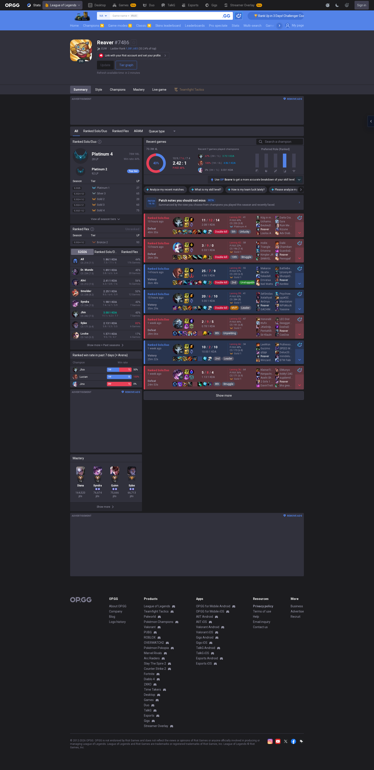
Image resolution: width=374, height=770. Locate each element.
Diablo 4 (149, 679)
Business (297, 606)
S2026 (82, 252)
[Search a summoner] (226, 16)
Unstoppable (247, 282)
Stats (235, 26)
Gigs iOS (201, 642)
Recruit (295, 616)
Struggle (246, 257)
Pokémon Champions (158, 622)
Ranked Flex (129, 252)
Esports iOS (204, 663)
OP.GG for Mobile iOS (210, 611)
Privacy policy (263, 606)
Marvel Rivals (153, 653)
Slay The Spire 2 (155, 663)
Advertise (297, 611)
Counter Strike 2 (155, 668)
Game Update (275, 26)
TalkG (148, 710)
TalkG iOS (202, 653)
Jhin (83, 312)
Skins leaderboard (168, 26)
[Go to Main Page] (12, 5)
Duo (146, 705)
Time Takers (152, 689)
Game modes (119, 26)
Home (74, 26)
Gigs (147, 720)
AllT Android (204, 616)
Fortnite (149, 674)
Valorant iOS (204, 632)
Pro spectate (218, 26)
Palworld (150, 616)
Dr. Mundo (87, 269)
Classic (143, 26)
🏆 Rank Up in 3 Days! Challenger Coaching (270, 16)
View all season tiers (103, 219)
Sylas (84, 323)
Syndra (85, 301)
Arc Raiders (152, 658)
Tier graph (126, 65)
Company (115, 611)
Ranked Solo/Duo (106, 252)
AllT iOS (201, 622)
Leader (245, 307)
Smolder (86, 291)
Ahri (83, 280)
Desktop (149, 694)
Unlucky (244, 231)
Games (149, 700)
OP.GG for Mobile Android (213, 606)
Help (256, 616)
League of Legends (63, 5)
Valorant (150, 627)
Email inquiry (261, 622)
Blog (112, 616)
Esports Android (207, 658)
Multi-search (252, 26)
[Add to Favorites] (134, 42)
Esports (149, 715)
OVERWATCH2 (154, 642)
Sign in (361, 5)
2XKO (148, 684)
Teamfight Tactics (156, 611)
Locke (85, 333)
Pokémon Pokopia (156, 648)
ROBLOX (150, 637)
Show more (224, 395)
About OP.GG (117, 606)
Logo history (117, 622)
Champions (93, 26)
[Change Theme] (337, 5)
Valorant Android (207, 627)
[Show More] (327, 5)
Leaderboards (195, 26)
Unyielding (229, 333)
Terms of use (262, 611)
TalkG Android (205, 648)
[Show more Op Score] (299, 180)
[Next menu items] (279, 26)
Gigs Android (204, 637)
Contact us (260, 627)
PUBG (148, 632)
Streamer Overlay (156, 726)
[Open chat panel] (371, 121)
